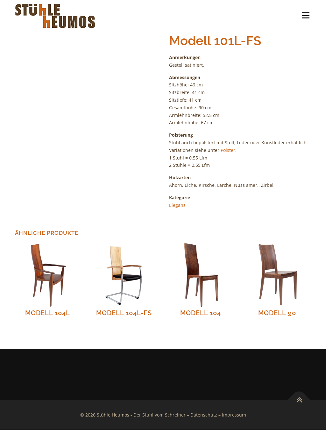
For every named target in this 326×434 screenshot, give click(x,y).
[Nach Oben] (299, 400)
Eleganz (177, 205)
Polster (228, 150)
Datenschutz (203, 415)
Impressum (234, 415)
